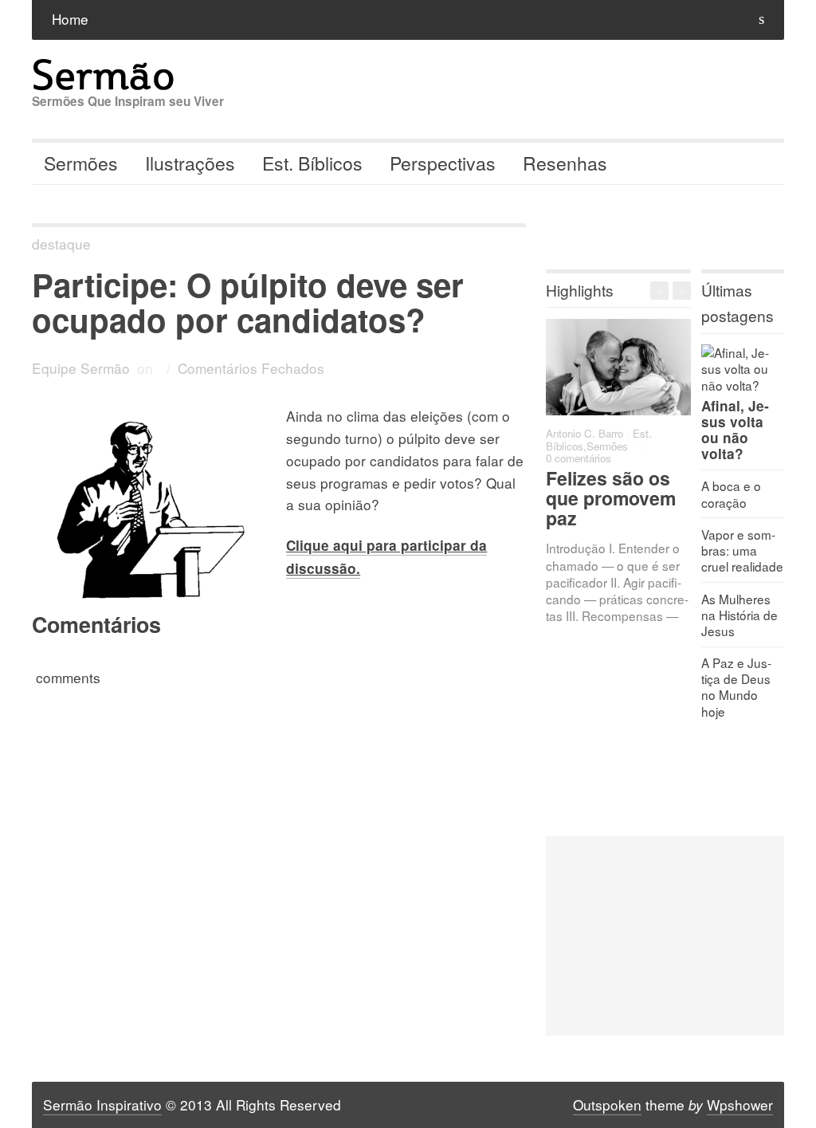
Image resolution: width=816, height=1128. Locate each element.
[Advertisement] (665, 936)
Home (70, 19)
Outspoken (607, 1104)
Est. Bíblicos (312, 163)
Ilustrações (190, 163)
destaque (61, 244)
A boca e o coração (731, 493)
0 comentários (578, 458)
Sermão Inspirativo (102, 1104)
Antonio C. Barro (584, 433)
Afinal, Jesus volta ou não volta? (735, 429)
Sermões (81, 163)
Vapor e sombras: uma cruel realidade (742, 550)
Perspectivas (443, 163)
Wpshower (740, 1104)
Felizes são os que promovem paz (611, 498)
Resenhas (565, 163)
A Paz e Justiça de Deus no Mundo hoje (736, 686)
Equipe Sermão (81, 368)
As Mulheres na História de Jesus (739, 614)
